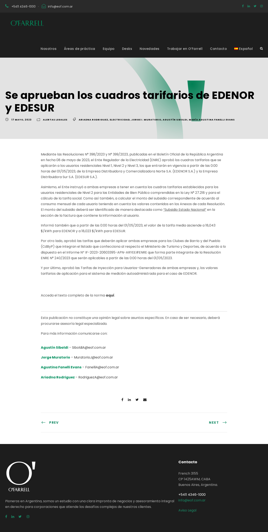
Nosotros (49, 49)
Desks (127, 49)
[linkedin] (248, 6)
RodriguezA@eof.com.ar (98, 377)
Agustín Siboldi (175, 119)
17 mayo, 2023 (21, 119)
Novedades (150, 49)
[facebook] (243, 6)
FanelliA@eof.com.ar (102, 367)
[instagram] (261, 6)
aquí (110, 295)
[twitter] (255, 6)
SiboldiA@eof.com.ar (89, 347)
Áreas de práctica (79, 49)
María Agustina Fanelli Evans (212, 119)
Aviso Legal (187, 510)
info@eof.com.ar (60, 6)
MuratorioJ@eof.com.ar (93, 357)
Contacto (218, 49)
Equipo (109, 49)
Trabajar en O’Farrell (185, 49)
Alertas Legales (55, 119)
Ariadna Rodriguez (93, 119)
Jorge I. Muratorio (146, 119)
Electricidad (120, 119)
